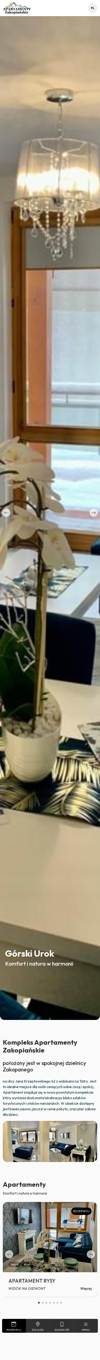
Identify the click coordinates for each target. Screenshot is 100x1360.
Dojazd (38, 1329)
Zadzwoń (62, 1329)
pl (92, 8)
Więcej (86, 1288)
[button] (6, 513)
